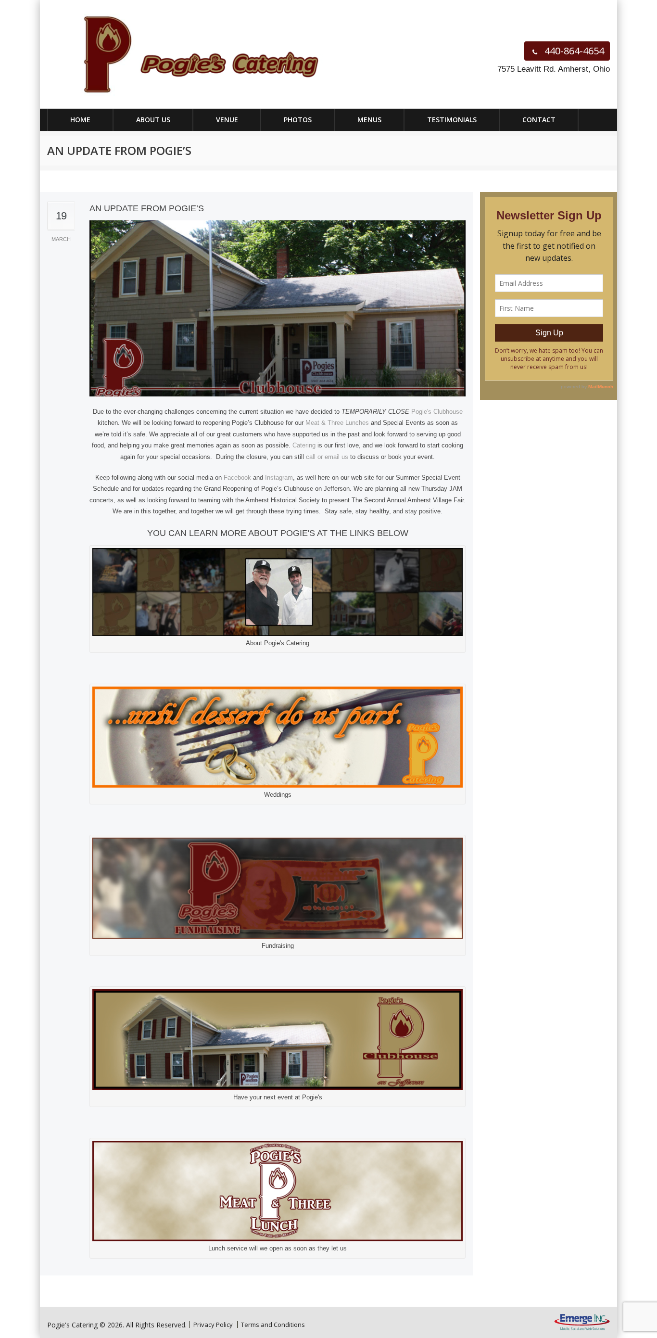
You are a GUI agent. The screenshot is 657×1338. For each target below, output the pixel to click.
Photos (298, 119)
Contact (539, 119)
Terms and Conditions (273, 1324)
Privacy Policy (213, 1324)
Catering (304, 445)
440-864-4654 (573, 50)
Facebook (237, 477)
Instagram (279, 477)
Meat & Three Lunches (337, 422)
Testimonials (452, 119)
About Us (153, 119)
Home (80, 119)
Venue (227, 119)
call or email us (327, 456)
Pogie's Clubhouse (437, 411)
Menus (369, 119)
